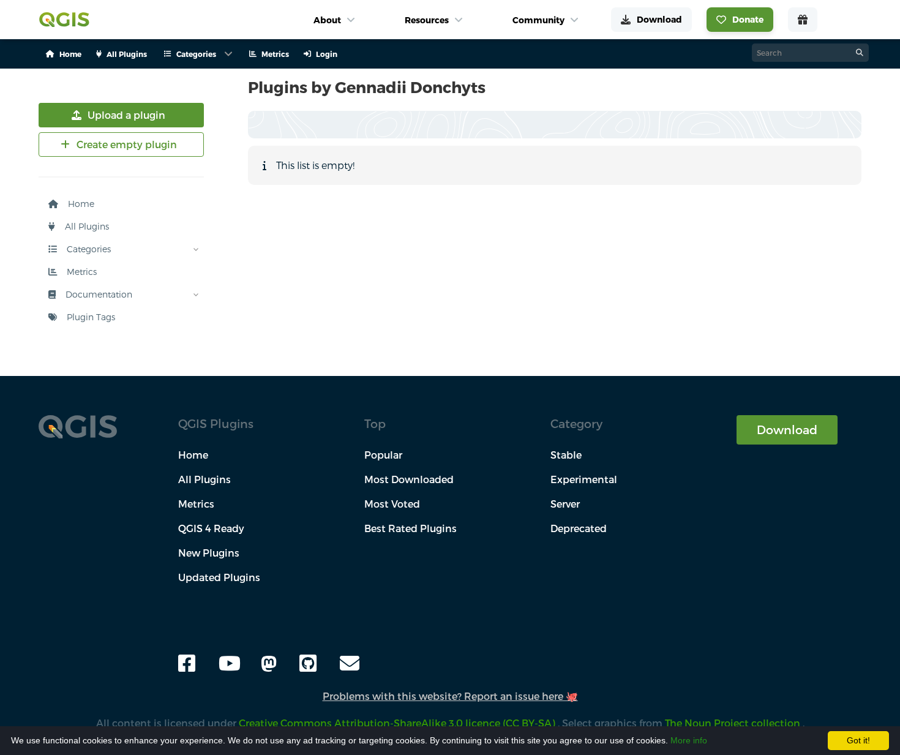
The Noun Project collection (734, 723)
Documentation (97, 294)
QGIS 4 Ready (211, 528)
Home (80, 203)
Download (787, 430)
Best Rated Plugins (410, 528)
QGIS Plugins (215, 423)
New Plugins (208, 552)
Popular (383, 454)
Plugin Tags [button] (89, 317)
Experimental (583, 479)
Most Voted (392, 503)
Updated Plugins (219, 577)
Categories (87, 249)
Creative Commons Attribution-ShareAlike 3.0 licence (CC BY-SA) (398, 723)
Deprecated (578, 528)
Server (565, 503)
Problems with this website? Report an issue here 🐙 (450, 696)
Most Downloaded (409, 479)
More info (688, 740)
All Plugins (85, 226)
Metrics (80, 271)
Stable (566, 454)
